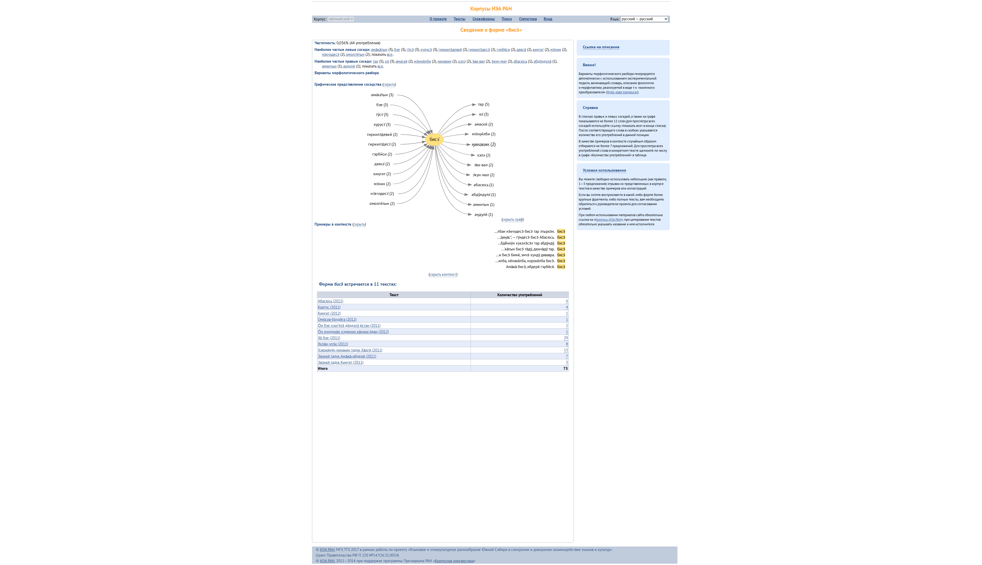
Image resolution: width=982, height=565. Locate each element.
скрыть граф (513, 219)
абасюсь (520, 61)
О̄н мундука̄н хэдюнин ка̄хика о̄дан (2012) (353, 331)
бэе (397, 49)
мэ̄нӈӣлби (422, 61)
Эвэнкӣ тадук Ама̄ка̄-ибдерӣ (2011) (347, 356)
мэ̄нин (555, 49)
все (390, 54)
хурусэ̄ (426, 49)
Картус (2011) (329, 307)
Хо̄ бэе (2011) (329, 337)
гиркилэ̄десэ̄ (479, 49)
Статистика (528, 18)
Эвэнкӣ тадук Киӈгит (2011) (340, 362)
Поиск (507, 18)
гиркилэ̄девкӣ (450, 49)
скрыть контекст (443, 274)
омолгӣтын (355, 54)
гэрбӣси (503, 49)
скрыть (389, 84)
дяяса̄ (521, 49)
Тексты (459, 18)
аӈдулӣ (349, 66)
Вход (548, 18)
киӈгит (538, 49)
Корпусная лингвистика (454, 560)
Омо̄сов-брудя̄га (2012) (337, 319)
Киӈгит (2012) (329, 313)
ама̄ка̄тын (379, 49)
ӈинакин (444, 61)
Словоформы (484, 18)
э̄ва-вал (478, 61)
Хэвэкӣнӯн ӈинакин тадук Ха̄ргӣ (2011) (350, 350)
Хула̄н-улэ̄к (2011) (333, 343)
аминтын (329, 66)
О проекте (438, 18)
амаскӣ (401, 61)
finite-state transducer (622, 92)
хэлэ (462, 61)
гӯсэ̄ (410, 49)
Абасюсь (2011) (330, 300)
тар (375, 61)
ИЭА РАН (327, 549)
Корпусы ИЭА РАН (491, 8)
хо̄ (387, 61)
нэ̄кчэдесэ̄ (330, 54)
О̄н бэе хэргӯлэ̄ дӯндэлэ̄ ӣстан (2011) (349, 325)
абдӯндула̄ (542, 61)
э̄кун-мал (499, 61)
